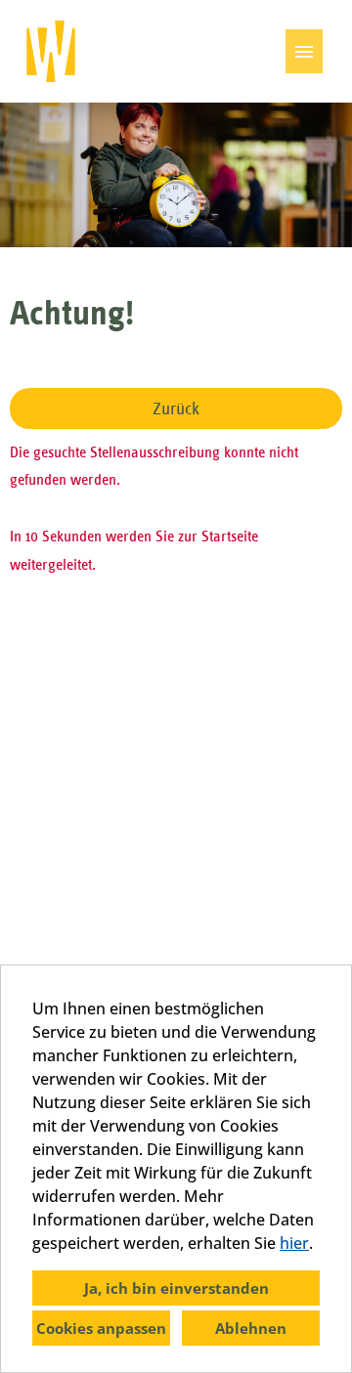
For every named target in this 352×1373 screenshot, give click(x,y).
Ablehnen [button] (250, 1328)
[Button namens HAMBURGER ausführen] (304, 51)
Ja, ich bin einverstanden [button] (176, 1288)
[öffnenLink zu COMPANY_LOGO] (51, 51)
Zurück (176, 408)
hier (294, 1243)
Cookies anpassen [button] (101, 1328)
